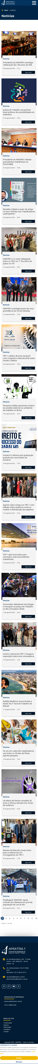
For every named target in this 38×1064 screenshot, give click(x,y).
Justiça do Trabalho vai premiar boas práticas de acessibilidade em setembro (18, 112)
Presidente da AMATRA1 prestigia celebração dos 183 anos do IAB (18, 63)
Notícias (6, 1025)
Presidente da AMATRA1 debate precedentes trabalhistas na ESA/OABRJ (17, 161)
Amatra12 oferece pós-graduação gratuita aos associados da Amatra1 (18, 457)
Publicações (7, 1027)
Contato (6, 1031)
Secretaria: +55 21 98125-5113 (16, 972)
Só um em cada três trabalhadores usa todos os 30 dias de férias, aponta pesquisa (18, 753)
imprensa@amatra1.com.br (13, 1001)
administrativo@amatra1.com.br (17, 979)
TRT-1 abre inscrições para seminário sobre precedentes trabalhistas (16, 557)
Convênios (7, 1029)
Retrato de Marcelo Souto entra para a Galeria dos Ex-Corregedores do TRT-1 (17, 852)
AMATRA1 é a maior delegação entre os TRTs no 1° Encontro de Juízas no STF (17, 261)
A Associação (8, 1023)
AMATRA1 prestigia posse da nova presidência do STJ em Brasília (18, 309)
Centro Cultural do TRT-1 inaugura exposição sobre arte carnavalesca (18, 655)
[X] (18, 986)
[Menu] (33, 3)
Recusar (19, 1062)
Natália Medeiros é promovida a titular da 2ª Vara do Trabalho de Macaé (17, 703)
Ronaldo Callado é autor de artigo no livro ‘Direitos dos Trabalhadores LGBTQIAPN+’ (19, 211)
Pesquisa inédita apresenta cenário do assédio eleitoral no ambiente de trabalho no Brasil (18, 408)
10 (36, 918)
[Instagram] (9, 986)
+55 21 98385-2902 (10, 1005)
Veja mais (28, 72)
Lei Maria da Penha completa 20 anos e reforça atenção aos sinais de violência (18, 803)
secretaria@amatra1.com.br (16, 977)
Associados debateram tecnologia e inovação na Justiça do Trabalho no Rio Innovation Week (18, 606)
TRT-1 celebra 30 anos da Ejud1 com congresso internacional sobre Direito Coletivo (19, 358)
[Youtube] (14, 986)
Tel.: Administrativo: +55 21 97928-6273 (18, 969)
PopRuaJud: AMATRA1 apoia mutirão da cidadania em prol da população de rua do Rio (17, 902)
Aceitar (19, 1058)
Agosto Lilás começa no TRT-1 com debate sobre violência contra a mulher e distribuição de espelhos (18, 507)
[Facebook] (4, 986)
